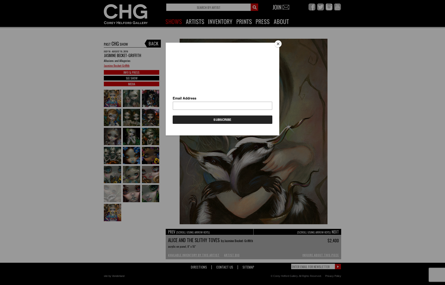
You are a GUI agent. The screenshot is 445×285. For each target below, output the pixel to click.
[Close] (278, 43)
